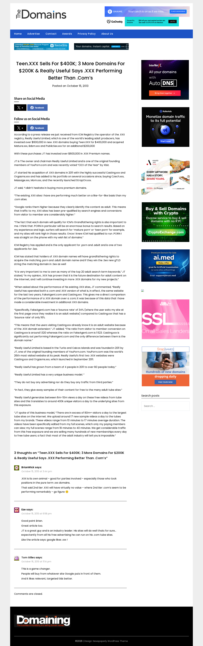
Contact (51, 33)
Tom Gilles (28, 557)
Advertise (33, 33)
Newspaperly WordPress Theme (110, 641)
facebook (39, 107)
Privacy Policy (87, 33)
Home (18, 33)
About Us (107, 33)
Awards (67, 33)
